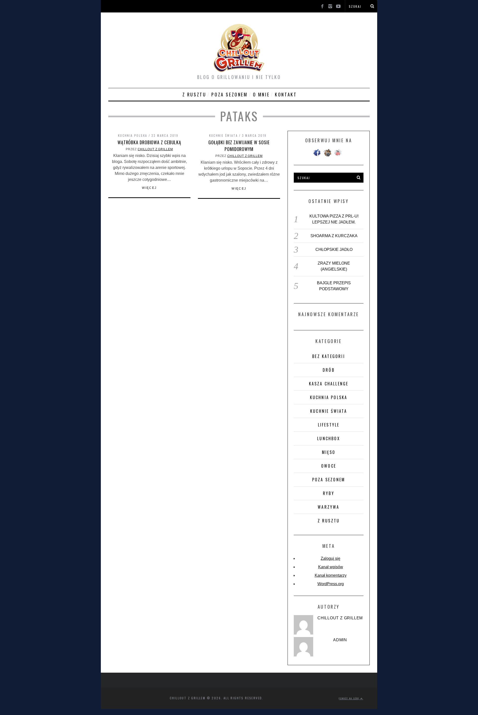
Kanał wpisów (330, 567)
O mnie (261, 94)
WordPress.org (330, 584)
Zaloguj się (330, 558)
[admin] (303, 646)
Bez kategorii (328, 356)
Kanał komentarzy (331, 575)
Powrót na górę (349, 698)
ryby (328, 493)
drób (329, 370)
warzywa (328, 507)
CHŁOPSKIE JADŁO (334, 249)
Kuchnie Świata (223, 135)
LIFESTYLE (329, 425)
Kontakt (286, 94)
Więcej (149, 187)
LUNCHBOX (328, 438)
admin (340, 640)
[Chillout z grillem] (303, 625)
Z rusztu (194, 94)
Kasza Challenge (329, 384)
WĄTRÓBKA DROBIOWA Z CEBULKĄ (149, 142)
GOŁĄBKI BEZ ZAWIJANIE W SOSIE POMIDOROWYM (238, 145)
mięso (329, 452)
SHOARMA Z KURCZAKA (334, 236)
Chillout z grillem (155, 149)
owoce (328, 466)
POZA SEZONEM (229, 94)
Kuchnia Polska (132, 135)
